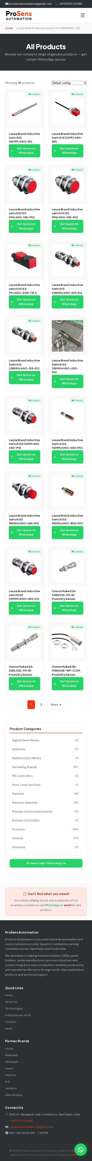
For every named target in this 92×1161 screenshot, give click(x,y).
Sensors (45, 838)
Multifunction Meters (45, 758)
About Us (11, 1002)
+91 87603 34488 (21, 1120)
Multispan (11, 1062)
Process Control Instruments (45, 811)
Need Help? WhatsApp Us (47, 863)
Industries (45, 749)
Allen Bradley (13, 1095)
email (67, 905)
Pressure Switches (45, 802)
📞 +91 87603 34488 (68, 4)
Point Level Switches (45, 785)
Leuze (9, 1048)
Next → (56, 704)
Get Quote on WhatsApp (26, 151)
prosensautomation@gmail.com (31, 1127)
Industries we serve (18, 1015)
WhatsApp (52, 905)
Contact (10, 1022)
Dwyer (9, 1068)
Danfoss (10, 1075)
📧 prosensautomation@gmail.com (28, 4)
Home (9, 28)
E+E (7, 1082)
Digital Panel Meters (45, 740)
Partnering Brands (45, 767)
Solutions (45, 847)
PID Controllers (45, 776)
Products (45, 829)
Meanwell (11, 1055)
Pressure (45, 793)
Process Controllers (45, 820)
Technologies (14, 1008)
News (8, 1028)
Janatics (11, 1088)
